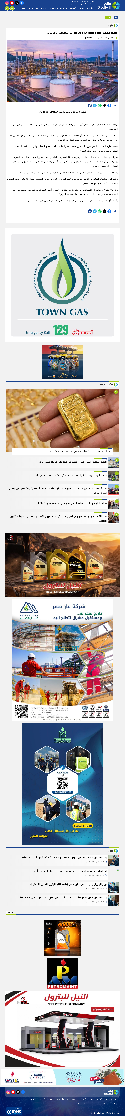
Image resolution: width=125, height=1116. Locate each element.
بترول (81, 8)
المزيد (10, 912)
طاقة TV (102, 1103)
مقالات (79, 1103)
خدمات (94, 1103)
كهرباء (73, 8)
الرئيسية (90, 8)
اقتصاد (49, 1099)
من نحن (114, 1109)
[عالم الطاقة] (116, 17)
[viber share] (95, 105)
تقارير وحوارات (27, 8)
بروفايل (31, 1099)
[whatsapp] (90, 105)
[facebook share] (109, 105)
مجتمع (86, 1103)
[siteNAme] (107, 5)
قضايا (24, 1099)
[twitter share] (104, 105)
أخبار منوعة (40, 1099)
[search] (7, 8)
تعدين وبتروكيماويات (58, 8)
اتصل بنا (90, 1109)
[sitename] (111, 1092)
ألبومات (16, 1099)
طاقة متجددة (41, 8)
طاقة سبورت (112, 1103)
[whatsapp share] (100, 105)
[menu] (12, 8)
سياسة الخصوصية (102, 1109)
